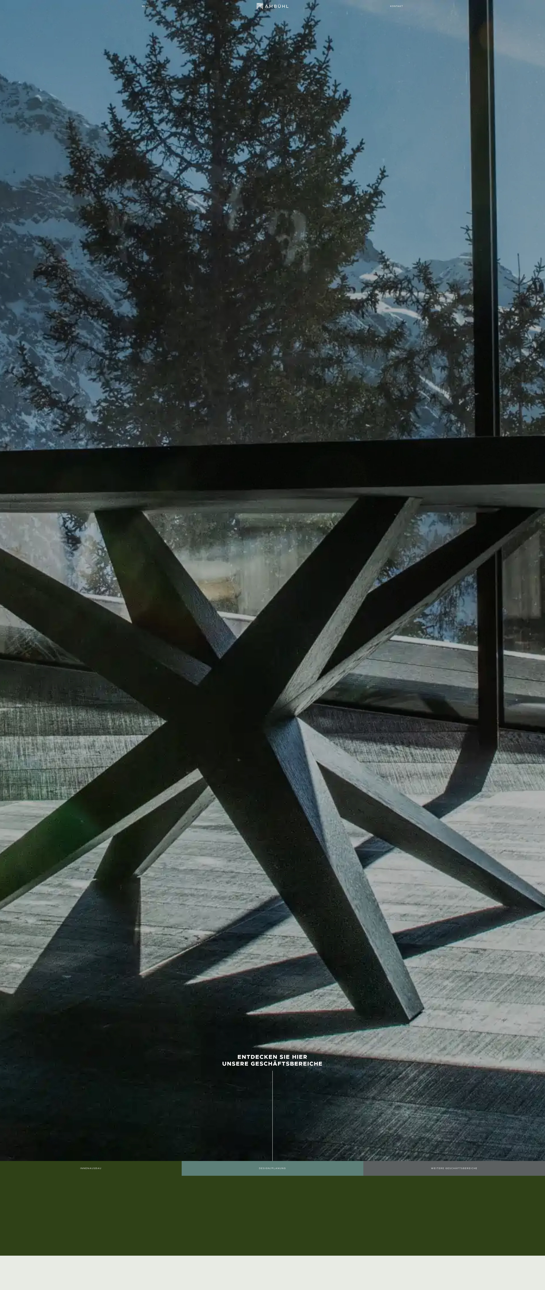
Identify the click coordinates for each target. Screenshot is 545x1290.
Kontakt (396, 6)
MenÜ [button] (146, 6)
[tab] (194, 1282)
